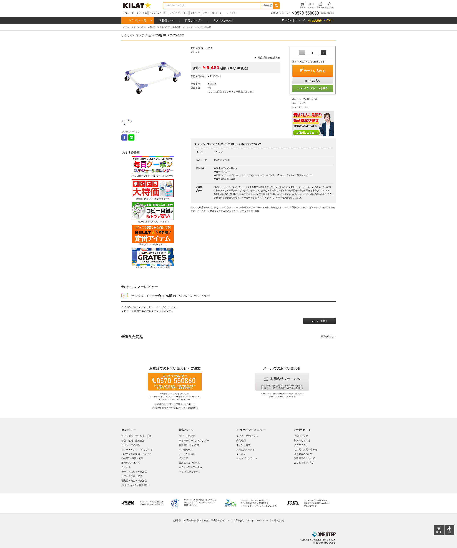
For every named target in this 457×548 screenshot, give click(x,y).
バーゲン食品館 (187, 454)
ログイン (154, 310)
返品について (298, 103)
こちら (180, 408)
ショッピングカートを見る (312, 88)
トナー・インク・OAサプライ (137, 449)
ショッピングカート (246, 458)
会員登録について (303, 454)
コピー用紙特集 (187, 436)
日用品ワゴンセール (189, 462)
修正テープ (217, 13)
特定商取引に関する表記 (196, 520)
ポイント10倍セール (189, 471)
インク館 (183, 458)
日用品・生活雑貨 (130, 445)
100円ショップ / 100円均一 (135, 485)
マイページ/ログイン (247, 436)
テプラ (206, 13)
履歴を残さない (328, 336)
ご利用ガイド (301, 436)
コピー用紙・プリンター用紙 (136, 436)
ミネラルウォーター (179, 13)
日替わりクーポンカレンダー (194, 440)
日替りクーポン (194, 20)
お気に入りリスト (245, 449)
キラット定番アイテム (190, 467)
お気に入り (314, 80)
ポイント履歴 (243, 445)
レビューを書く (319, 321)
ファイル (126, 467)
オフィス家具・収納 (131, 476)
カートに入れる (314, 70)
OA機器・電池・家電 (132, 458)
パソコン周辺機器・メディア (136, 454)
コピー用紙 (142, 13)
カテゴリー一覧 (137, 20)
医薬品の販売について (221, 520)
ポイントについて (300, 107)
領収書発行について (304, 458)
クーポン (241, 454)
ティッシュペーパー (158, 13)
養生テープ (195, 13)
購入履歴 (241, 440)
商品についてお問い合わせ (305, 99)
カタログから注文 (223, 20)
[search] (276, 5)
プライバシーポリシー (257, 520)
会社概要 (177, 520)
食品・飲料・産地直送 (133, 440)
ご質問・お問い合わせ (305, 449)
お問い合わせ (278, 520)
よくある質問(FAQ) (304, 462)
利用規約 (239, 520)
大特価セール (166, 20)
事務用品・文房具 (130, 462)
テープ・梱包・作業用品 (134, 471)
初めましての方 (302, 440)
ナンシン (195, 52)
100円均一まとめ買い (190, 445)
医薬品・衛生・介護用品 (134, 480)
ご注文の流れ (301, 445)
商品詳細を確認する (269, 57)
